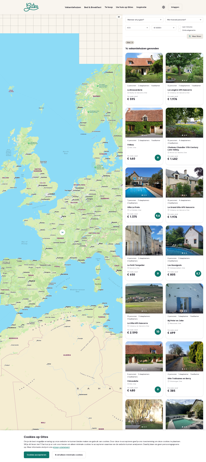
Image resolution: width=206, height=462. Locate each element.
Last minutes (187, 27)
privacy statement (61, 447)
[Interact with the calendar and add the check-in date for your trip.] (126, 19)
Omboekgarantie (189, 30)
